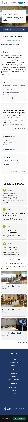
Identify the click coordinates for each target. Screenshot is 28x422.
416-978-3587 (8, 89)
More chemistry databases (10, 149)
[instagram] (13, 98)
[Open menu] (24, 3)
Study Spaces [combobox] (7, 29)
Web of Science (7, 142)
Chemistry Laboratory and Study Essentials (12, 163)
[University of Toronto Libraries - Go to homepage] (14, 410)
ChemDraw (6, 147)
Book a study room (7, 48)
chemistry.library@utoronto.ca (12, 92)
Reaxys (5, 145)
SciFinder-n (6, 140)
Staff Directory (8, 95)
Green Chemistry (8, 167)
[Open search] (20, 3)
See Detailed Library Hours (13, 40)
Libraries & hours (12, 13)
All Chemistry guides (17, 171)
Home (4, 13)
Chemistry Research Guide (10, 160)
